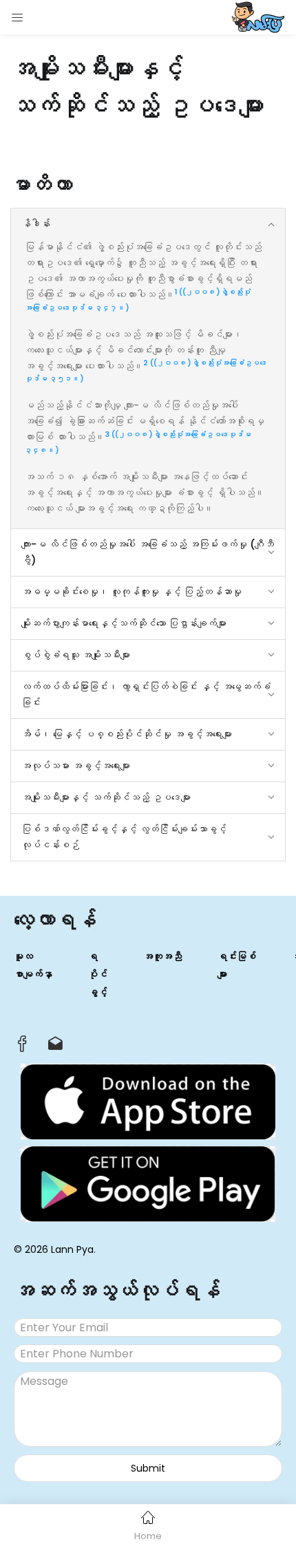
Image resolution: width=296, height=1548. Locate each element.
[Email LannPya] (55, 1047)
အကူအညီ (162, 956)
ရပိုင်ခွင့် (97, 974)
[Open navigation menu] (17, 17)
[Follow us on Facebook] (22, 1047)
